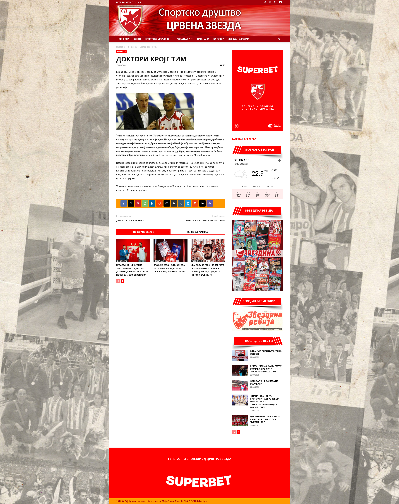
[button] (279, 40)
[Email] (166, 203)
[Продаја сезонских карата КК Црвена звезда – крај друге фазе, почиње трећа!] (170, 250)
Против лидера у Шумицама (205, 220)
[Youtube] (280, 2)
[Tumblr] (181, 203)
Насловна (120, 47)
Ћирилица (250, 138)
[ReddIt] (159, 203)
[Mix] (195, 203)
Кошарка (132, 47)
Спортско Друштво (157, 38)
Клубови (218, 38)
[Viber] (210, 203)
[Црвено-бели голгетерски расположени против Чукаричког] (240, 420)
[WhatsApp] (145, 203)
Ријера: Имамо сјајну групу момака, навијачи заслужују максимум (265, 369)
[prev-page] (118, 281)
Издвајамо (122, 261)
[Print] (174, 203)
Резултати (183, 38)
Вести (137, 38)
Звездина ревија (238, 38)
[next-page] (122, 281)
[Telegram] (188, 203)
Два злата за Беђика (130, 220)
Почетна (123, 38)
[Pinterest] (138, 203)
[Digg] (202, 203)
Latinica (237, 138)
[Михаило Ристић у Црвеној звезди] (240, 355)
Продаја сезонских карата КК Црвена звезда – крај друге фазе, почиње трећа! (169, 268)
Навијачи (203, 38)
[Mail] (270, 2)
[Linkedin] (152, 203)
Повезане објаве (143, 231)
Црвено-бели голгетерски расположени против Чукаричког (265, 419)
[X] (131, 203)
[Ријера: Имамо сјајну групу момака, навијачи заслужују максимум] (240, 370)
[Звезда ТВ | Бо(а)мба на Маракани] (240, 385)
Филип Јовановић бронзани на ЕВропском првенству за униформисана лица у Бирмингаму (264, 402)
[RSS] (275, 2)
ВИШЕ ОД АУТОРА (197, 231)
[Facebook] (265, 2)
